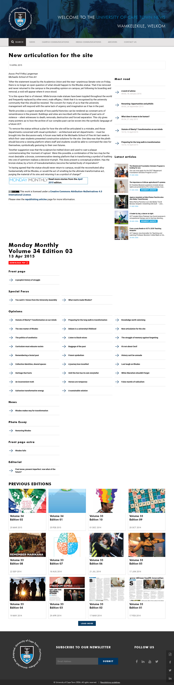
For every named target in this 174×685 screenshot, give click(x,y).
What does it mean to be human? (135, 116)
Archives (112, 42)
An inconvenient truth (24, 382)
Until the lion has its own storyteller (83, 373)
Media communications (88, 42)
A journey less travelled (78, 364)
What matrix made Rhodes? (80, 300)
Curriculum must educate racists (29, 346)
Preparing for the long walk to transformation (140, 142)
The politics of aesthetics (26, 338)
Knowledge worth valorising (133, 320)
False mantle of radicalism (132, 382)
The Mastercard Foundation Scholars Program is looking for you (147, 167)
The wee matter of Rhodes (26, 329)
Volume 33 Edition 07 (56, 561)
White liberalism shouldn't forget (135, 373)
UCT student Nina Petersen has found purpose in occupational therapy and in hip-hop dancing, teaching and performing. (147, 217)
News (32, 42)
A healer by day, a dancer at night (141, 214)
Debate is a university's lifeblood (82, 329)
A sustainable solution (78, 391)
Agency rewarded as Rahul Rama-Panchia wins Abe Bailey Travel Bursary (147, 198)
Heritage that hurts (23, 373)
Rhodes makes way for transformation (31, 411)
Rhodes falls (20, 451)
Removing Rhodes (23, 431)
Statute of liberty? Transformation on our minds (142, 129)
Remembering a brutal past (27, 355)
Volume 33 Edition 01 (136, 605)
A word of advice (128, 91)
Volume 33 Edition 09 (136, 517)
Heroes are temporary (77, 382)
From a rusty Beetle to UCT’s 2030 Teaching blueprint (145, 229)
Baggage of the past (77, 346)
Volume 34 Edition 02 (17, 517)
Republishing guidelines (110, 682)
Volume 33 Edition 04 (17, 605)
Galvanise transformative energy (29, 391)
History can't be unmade (131, 355)
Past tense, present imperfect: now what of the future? (35, 470)
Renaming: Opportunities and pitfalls (137, 104)
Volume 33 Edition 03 (56, 605)
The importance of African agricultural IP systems (147, 182)
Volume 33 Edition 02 (96, 605)
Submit (108, 661)
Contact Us (130, 42)
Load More (87, 623)
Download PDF (18, 263)
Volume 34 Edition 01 (56, 517)
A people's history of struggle (27, 280)
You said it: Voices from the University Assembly (36, 300)
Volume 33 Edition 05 (136, 561)
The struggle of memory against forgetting (139, 338)
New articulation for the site (133, 329)
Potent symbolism (76, 355)
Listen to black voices (77, 338)
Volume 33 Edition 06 (96, 561)
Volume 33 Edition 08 (17, 561)
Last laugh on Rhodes (130, 364)
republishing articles (36, 199)
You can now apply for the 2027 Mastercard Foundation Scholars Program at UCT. (146, 171)
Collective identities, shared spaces (30, 364)
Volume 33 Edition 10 (96, 517)
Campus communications (55, 42)
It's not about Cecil (129, 346)
